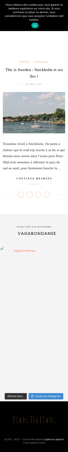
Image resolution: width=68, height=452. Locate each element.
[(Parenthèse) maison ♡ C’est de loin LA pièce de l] (7, 264)
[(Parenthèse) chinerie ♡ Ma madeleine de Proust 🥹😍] (7, 301)
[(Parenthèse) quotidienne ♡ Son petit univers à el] (7, 329)
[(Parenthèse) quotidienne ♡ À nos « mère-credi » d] (7, 367)
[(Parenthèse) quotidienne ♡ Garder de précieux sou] (7, 348)
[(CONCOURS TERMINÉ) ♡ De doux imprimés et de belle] (7, 311)
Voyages (41, 62)
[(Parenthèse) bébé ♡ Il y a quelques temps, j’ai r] (7, 320)
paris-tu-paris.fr (54, 439)
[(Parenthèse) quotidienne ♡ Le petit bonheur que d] (7, 358)
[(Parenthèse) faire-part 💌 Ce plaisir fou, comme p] (7, 386)
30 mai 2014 (34, 84)
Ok (35, 25)
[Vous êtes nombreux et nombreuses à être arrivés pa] (7, 292)
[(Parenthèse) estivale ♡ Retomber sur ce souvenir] (7, 273)
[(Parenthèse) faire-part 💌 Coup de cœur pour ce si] (7, 377)
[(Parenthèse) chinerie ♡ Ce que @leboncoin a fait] (7, 282)
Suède (24, 62)
